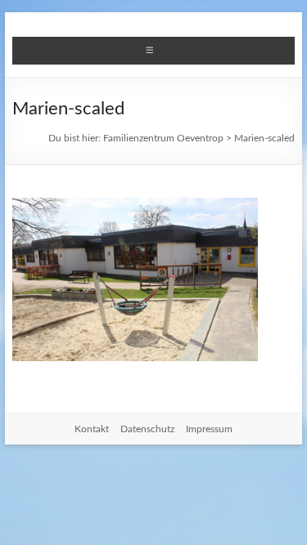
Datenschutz (147, 429)
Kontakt (91, 429)
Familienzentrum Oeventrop (163, 138)
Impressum (209, 429)
